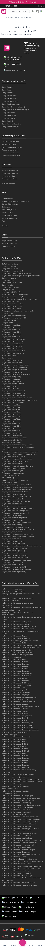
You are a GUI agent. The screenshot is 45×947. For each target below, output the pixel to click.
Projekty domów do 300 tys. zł (12, 348)
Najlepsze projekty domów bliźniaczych (16, 810)
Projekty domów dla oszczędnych (14, 297)
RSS (9, 898)
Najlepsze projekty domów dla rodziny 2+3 (17, 727)
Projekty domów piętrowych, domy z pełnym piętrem (21, 275)
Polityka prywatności (9, 243)
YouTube (25, 898)
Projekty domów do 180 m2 (11, 424)
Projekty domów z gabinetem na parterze (17, 459)
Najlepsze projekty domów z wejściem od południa (20, 817)
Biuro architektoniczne (10, 204)
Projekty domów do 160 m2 (11, 431)
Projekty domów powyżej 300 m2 (13, 339)
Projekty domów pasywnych (12, 362)
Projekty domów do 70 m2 (11, 419)
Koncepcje (5, 449)
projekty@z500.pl (14, 64)
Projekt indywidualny (9, 215)
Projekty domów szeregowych (13, 473)
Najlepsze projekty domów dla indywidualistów (19, 626)
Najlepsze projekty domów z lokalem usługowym (19, 833)
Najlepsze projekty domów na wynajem (16, 847)
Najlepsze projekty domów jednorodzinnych (18, 650)
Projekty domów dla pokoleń (12, 304)
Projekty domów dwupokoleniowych (15, 461)
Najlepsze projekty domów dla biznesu (16, 643)
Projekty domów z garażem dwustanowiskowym (19, 454)
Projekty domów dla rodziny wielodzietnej (17, 398)
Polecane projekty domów (11, 442)
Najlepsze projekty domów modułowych (16, 831)
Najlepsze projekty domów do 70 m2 (15, 753)
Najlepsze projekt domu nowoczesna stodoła (18, 774)
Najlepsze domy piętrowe (11, 600)
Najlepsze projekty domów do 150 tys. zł (16, 676)
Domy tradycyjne (8, 290)
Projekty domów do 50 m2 (11, 409)
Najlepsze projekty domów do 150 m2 (15, 666)
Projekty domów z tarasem (11, 379)
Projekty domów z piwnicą (11, 377)
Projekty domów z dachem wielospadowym (17, 487)
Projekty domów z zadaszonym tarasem (16, 560)
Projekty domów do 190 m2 (11, 416)
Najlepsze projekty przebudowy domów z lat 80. (19, 859)
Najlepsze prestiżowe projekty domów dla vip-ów (20, 640)
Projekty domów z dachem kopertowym (16, 489)
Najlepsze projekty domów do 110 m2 (15, 756)
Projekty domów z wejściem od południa (16, 485)
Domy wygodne (7, 322)
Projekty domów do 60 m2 (11, 412)
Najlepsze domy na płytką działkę (14, 814)
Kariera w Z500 (7, 212)
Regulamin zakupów (9, 240)
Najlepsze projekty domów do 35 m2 (15, 741)
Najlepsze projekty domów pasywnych (16, 694)
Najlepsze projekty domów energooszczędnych (19, 697)
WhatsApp (16, 916)
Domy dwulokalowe (9, 320)
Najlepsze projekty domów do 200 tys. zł (16, 678)
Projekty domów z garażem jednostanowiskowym (20, 452)
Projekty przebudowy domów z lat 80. (15, 527)
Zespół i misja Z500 (9, 210)
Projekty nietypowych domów (12, 532)
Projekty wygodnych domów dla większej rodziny (19, 299)
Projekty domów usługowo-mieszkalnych (17, 374)
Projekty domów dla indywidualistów (15, 294)
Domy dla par (7, 90)
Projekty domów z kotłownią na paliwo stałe (18, 311)
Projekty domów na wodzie (12, 433)
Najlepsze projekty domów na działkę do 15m (18, 882)
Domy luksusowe (8, 313)
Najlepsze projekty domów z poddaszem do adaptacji (21, 866)
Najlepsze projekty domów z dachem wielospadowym (21, 819)
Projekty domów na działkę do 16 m (14, 567)
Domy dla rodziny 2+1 (10, 95)
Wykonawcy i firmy (8, 176)
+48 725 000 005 (18, 70)
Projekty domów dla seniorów (13, 402)
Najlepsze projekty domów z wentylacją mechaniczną (21, 805)
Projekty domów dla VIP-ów (12, 306)
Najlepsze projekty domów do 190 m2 (15, 751)
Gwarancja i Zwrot (8, 246)
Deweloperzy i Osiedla (10, 179)
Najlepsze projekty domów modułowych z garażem (20, 885)
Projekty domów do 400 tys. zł (12, 565)
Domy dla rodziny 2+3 (10, 101)
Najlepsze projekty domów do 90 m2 (15, 739)
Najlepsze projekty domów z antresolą (16, 692)
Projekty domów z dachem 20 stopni (15, 492)
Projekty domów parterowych (12, 271)
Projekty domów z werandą (12, 525)
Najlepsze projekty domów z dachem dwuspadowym (21, 779)
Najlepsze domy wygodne (11, 657)
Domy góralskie (7, 358)
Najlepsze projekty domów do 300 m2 (15, 671)
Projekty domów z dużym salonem (14, 553)
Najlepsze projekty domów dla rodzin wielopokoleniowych (15, 733)
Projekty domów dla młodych (12, 520)
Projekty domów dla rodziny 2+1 (13, 391)
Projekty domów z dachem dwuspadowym (17, 445)
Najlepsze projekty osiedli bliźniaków (15, 624)
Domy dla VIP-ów (8, 121)
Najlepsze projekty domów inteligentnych (17, 716)
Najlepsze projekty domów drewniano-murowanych (21, 854)
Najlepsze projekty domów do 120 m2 (15, 664)
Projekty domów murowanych (13, 541)
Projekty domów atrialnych (11, 381)
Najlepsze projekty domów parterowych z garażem (20, 828)
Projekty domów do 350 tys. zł (12, 562)
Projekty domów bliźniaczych (12, 471)
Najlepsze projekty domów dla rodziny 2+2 (17, 725)
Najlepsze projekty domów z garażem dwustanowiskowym (15, 792)
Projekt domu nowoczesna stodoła (14, 438)
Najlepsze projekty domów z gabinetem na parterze (21, 798)
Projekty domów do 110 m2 (11, 421)
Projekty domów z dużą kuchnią (13, 550)
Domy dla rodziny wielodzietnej (13, 107)
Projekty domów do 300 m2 (11, 337)
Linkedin (14, 911)
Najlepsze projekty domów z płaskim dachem (18, 702)
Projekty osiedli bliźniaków (11, 292)
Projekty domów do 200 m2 (11, 334)
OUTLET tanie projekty (10, 264)
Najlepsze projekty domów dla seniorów (16, 737)
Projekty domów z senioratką (12, 463)
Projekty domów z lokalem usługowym (16, 501)
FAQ (3, 221)
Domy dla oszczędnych (10, 127)
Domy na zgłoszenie (9, 266)
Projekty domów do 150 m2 (11, 332)
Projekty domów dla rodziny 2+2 (13, 393)
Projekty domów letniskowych (13, 435)
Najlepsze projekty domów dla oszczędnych (18, 629)
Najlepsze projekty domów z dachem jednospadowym (21, 868)
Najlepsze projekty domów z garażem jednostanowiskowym (15, 787)
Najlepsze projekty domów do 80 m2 (15, 659)
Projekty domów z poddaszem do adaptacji (17, 534)
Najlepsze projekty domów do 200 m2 (15, 669)
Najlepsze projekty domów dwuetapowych (17, 796)
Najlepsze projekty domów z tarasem (15, 711)
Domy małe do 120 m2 (10, 269)
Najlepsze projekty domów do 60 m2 (15, 746)
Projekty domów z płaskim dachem (14, 369)
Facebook (15, 902)
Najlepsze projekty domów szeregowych (16, 812)
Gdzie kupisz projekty (10, 173)
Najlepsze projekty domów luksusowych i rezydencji (21, 647)
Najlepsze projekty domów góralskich (15, 690)
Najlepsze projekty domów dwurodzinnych (17, 875)
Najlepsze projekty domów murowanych (16, 873)
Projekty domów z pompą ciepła (13, 468)
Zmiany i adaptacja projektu (12, 147)
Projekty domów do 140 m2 (11, 428)
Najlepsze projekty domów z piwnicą (15, 709)
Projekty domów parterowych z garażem (16, 496)
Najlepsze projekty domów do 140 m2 (15, 763)
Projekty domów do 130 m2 (11, 426)
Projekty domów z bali (10, 355)
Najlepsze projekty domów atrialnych (15, 713)
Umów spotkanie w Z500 (11, 155)
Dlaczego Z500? (7, 198)
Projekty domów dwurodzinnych (13, 543)
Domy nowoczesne (9, 278)
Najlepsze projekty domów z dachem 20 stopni (19, 824)
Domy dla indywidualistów (11, 124)
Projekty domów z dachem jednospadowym (18, 536)
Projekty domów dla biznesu (12, 308)
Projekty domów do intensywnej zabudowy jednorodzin (22, 546)
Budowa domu (7, 207)
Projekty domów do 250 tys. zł (12, 346)
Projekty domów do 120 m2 (11, 330)
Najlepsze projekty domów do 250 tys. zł (16, 680)
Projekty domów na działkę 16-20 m (14, 318)
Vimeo (40, 898)
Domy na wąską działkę (10, 287)
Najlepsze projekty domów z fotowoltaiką (17, 835)
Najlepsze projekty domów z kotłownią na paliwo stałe (21, 645)
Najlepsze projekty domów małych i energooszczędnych (22, 861)
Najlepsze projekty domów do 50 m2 (15, 744)
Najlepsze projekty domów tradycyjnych (16, 622)
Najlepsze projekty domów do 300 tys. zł (16, 683)
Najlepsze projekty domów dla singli (15, 718)
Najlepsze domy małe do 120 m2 (13, 591)
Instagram (32, 911)
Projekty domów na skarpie (12, 372)
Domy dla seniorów (9, 115)
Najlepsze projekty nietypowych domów (16, 864)
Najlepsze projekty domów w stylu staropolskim (19, 843)
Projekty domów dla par (10, 301)
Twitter (14, 907)
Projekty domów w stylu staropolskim (15, 510)
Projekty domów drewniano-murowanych (17, 522)
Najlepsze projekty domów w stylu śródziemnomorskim (22, 840)
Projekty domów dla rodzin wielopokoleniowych (19, 400)
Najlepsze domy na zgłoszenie (13, 589)
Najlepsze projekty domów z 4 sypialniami (17, 826)
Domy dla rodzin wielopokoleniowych (15, 110)
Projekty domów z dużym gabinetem (15, 557)
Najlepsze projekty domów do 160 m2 (15, 765)
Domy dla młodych (8, 118)
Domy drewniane (8, 280)
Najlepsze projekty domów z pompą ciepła (17, 807)
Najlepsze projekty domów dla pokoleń (16, 638)
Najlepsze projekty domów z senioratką (16, 803)
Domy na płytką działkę (10, 475)
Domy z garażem (8, 285)
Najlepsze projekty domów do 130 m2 (15, 760)
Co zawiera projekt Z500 (10, 141)
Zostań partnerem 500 (10, 170)
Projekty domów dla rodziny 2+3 (13, 395)
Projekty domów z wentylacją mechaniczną (17, 466)
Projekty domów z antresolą (12, 360)
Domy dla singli (7, 87)
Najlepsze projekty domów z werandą (15, 857)
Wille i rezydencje (8, 478)
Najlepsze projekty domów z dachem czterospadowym (22, 781)
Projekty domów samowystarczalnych (15, 513)
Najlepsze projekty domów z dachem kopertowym (20, 821)
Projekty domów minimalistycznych (14, 518)
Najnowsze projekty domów (12, 440)
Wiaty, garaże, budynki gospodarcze (15, 480)
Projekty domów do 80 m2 (11, 325)
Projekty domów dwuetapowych (13, 456)
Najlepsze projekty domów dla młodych (16, 852)
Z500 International (8, 184)
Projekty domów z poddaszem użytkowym (17, 273)
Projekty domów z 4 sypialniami (13, 494)
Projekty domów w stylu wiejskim (14, 506)
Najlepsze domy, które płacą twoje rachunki (17, 655)
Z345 (21, 17)
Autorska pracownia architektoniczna (15, 201)
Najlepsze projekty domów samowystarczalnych (19, 845)
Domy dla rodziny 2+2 (10, 98)
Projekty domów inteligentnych (13, 384)
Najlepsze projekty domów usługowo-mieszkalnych (20, 706)
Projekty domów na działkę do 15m (14, 548)
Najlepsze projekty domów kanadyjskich (16, 685)
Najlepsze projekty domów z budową (15, 871)
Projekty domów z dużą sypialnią (14, 572)
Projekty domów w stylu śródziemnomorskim (18, 508)
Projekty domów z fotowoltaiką (13, 503)
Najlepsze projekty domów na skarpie (16, 704)
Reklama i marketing (9, 218)
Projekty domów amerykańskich (13, 351)
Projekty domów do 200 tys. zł (12, 344)
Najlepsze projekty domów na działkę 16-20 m (18, 652)
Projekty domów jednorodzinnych (14, 316)
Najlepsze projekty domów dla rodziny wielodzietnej (21, 730)
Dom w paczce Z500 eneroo (12, 283)
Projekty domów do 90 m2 (11, 405)
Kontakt (5, 226)
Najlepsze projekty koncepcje (12, 784)
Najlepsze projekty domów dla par (14, 636)
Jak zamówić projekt (9, 144)
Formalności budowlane (10, 153)
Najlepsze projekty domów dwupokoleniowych (19, 800)
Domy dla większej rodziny (11, 104)
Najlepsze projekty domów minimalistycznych (18, 850)
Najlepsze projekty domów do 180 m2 (15, 758)
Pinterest (33, 902)
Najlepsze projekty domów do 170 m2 (15, 749)
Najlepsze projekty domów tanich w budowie (18, 699)
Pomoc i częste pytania (10, 150)
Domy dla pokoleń (8, 112)
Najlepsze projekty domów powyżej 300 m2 (17, 673)
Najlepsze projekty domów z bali (14, 687)
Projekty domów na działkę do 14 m (14, 555)
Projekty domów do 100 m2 (11, 327)
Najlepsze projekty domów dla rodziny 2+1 (17, 723)
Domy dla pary (7, 93)
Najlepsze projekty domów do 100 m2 (15, 662)
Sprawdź (33, 2)
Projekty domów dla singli (11, 386)
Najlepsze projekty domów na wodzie (15, 767)
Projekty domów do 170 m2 (11, 414)
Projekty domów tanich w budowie (14, 367)
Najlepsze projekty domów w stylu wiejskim (17, 838)
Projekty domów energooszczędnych (15, 365)
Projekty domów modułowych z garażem (16, 569)
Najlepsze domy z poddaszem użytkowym (17, 598)
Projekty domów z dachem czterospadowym (18, 447)
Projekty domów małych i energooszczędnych (18, 529)
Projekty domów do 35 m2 (11, 407)
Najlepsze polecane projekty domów (15, 777)
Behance (31, 907)
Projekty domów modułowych (12, 499)
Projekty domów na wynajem (12, 515)
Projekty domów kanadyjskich (13, 353)
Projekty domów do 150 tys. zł (12, 341)
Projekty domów (11, 17)
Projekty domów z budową (11, 539)
